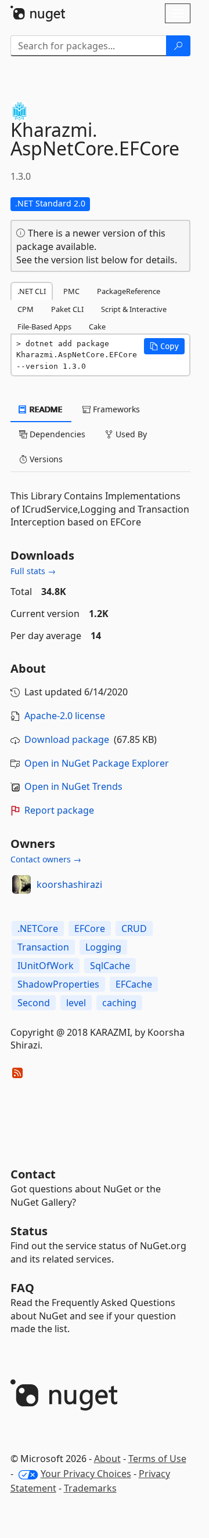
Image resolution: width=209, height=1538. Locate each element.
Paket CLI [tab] (67, 309)
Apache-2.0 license (64, 715)
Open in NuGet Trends (73, 786)
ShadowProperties (58, 984)
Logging (103, 947)
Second (33, 1002)
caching (119, 1002)
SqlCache (110, 965)
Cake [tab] (97, 326)
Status (29, 1231)
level (76, 1002)
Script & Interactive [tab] (134, 309)
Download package (66, 739)
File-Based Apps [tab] (44, 326)
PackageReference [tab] (128, 291)
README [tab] (45, 409)
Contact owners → (45, 859)
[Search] (178, 45)
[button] (164, 346)
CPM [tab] (25, 309)
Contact (33, 1174)
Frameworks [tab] (115, 409)
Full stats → (33, 570)
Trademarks (90, 1488)
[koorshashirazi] (21, 884)
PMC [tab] (71, 291)
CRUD (134, 928)
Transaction (43, 947)
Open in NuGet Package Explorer (96, 763)
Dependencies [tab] (56, 434)
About (107, 1458)
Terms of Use (157, 1458)
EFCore (89, 928)
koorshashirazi (69, 884)
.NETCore (37, 928)
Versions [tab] (45, 459)
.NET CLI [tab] (31, 291)
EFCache (134, 984)
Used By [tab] (130, 434)
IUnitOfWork (45, 965)
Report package (59, 810)
